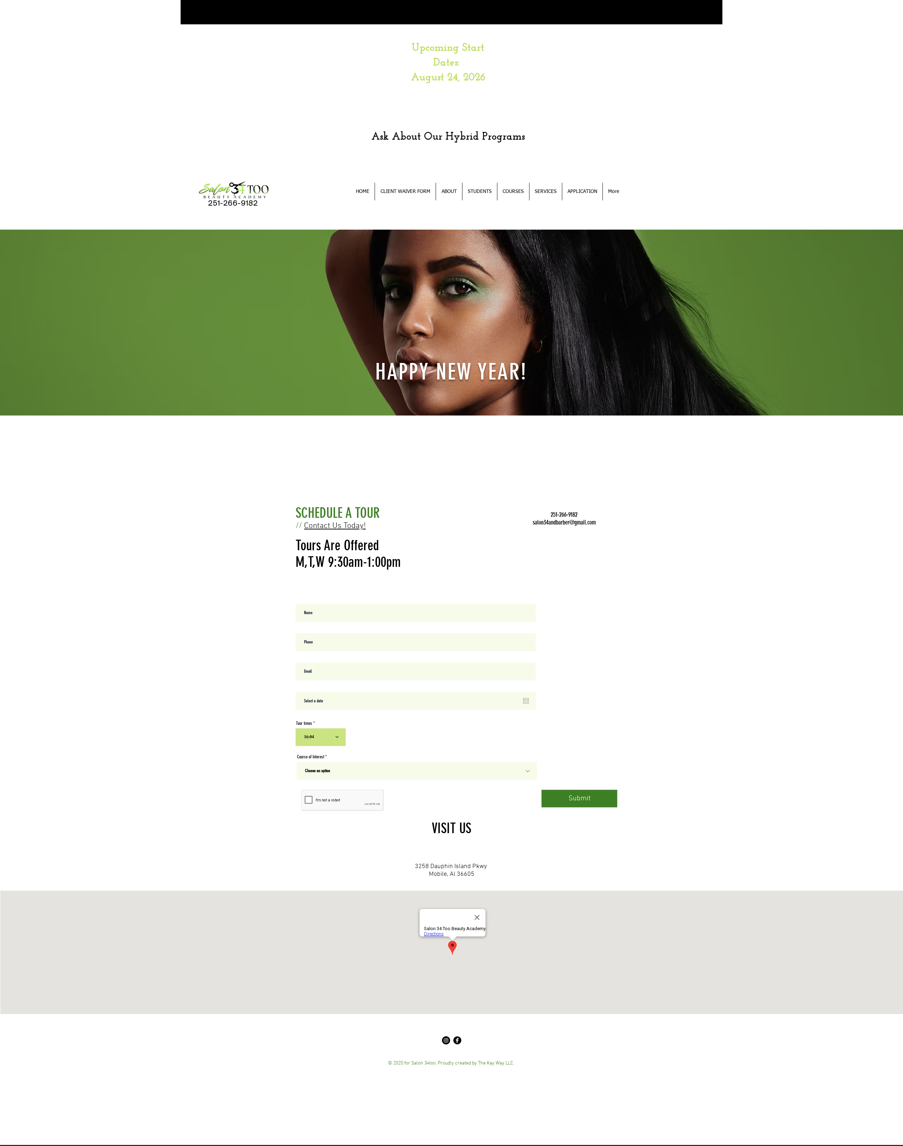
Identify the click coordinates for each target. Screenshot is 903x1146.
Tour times (304, 723)
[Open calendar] (526, 701)
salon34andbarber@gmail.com (564, 522)
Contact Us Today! (335, 526)
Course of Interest (310, 756)
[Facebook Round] (457, 1040)
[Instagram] (446, 1040)
